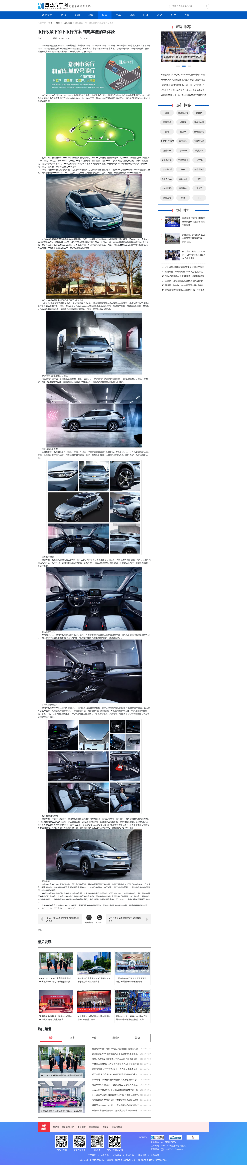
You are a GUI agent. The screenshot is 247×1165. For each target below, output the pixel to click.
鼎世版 (183, 122)
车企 (94, 1037)
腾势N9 (183, 132)
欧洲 (183, 198)
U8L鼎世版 (167, 160)
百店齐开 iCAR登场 (183, 180)
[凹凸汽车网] (157, 1137)
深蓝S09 (167, 150)
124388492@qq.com (173, 1149)
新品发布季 (199, 122)
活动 (159, 15)
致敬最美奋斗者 (199, 133)
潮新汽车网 (117, 1127)
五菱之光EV (167, 179)
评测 (77, 15)
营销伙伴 (130, 1155)
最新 (51, 1037)
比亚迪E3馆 (183, 113)
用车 (118, 15)
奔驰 (199, 179)
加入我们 (105, 1155)
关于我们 (92, 1155)
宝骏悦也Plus (183, 189)
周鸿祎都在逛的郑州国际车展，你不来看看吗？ (183, 85)
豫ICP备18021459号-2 (125, 1160)
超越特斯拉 (199, 169)
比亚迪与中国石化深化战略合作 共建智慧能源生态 (114, 1079)
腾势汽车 (199, 150)
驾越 (132, 15)
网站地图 (142, 1155)
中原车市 (82, 1127)
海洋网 (199, 113)
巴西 (167, 113)
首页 (50, 23)
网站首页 (47, 15)
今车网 (105, 1127)
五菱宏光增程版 (199, 142)
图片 (173, 15)
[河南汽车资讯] (175, 1137)
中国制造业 (183, 160)
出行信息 (68, 23)
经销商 (115, 1037)
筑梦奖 (199, 188)
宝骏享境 (167, 122)
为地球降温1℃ (167, 170)
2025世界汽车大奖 (167, 189)
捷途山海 (167, 198)
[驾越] (193, 1137)
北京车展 (183, 150)
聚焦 (104, 15)
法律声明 (155, 1155)
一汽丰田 (199, 160)
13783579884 (170, 1142)
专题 (187, 15)
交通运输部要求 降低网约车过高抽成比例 (124, 919)
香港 (167, 132)
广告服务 (117, 1155)
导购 (90, 15)
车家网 (56, 1127)
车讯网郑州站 (68, 1127)
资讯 (63, 15)
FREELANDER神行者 (167, 142)
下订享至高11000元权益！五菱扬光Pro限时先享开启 (115, 1064)
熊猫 (183, 169)
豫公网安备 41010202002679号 (152, 1160)
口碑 (145, 15)
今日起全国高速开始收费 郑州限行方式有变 (62, 919)
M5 (199, 198)
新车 (72, 1037)
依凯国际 (183, 141)
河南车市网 (94, 1127)
